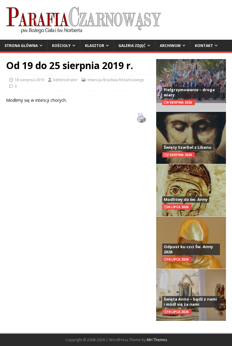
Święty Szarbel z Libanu (187, 147)
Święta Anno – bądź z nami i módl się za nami (190, 301)
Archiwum (170, 45)
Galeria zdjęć (132, 45)
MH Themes (157, 339)
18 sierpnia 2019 (29, 79)
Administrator (65, 79)
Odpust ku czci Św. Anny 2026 (188, 249)
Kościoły (61, 45)
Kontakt (204, 45)
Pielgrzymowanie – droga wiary (189, 92)
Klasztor (94, 45)
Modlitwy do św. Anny (186, 199)
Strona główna (21, 45)
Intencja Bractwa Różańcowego (116, 79)
